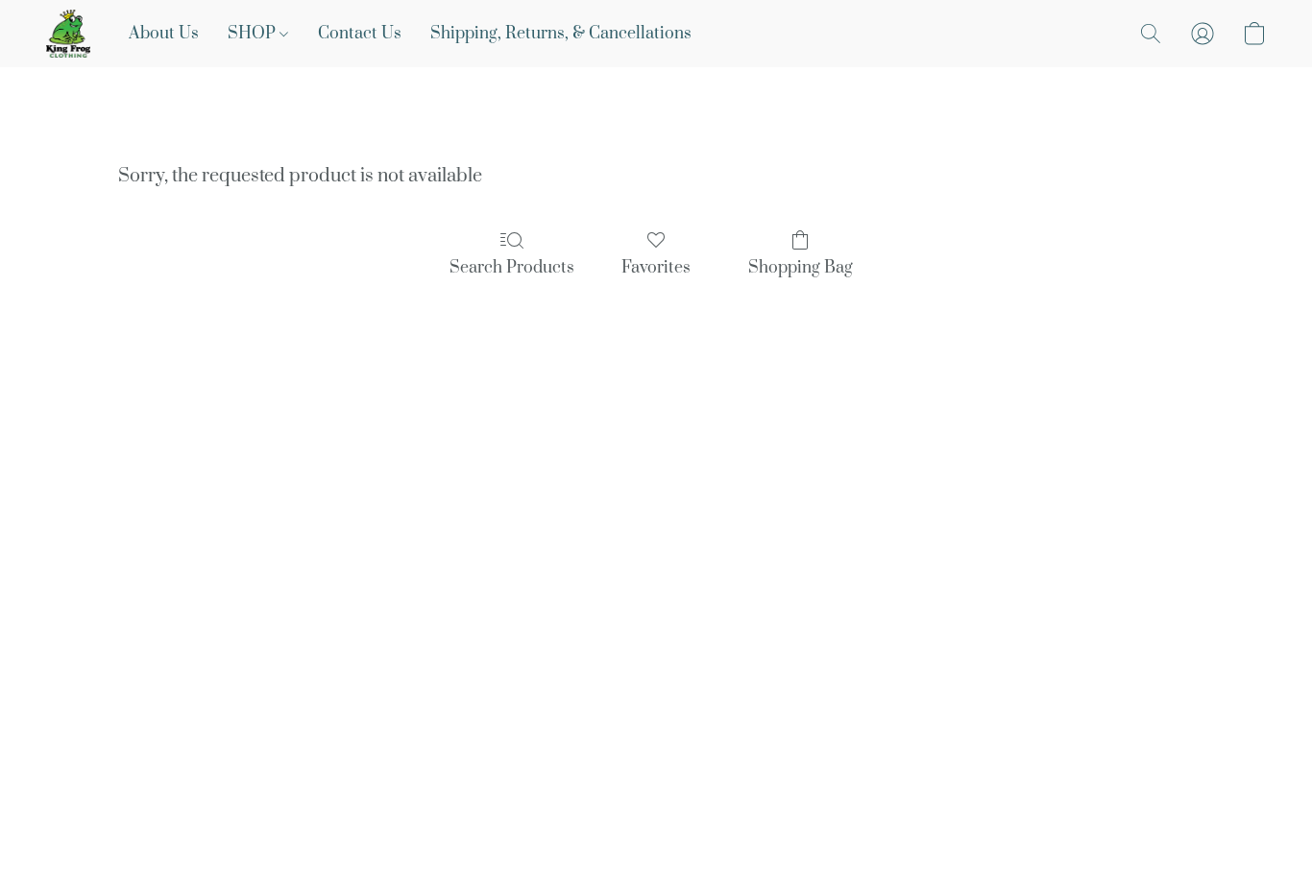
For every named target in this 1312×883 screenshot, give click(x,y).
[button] (68, 34)
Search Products (511, 267)
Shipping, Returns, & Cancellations (561, 33)
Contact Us (359, 33)
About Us (164, 33)
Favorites (656, 267)
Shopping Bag (800, 267)
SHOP (253, 33)
